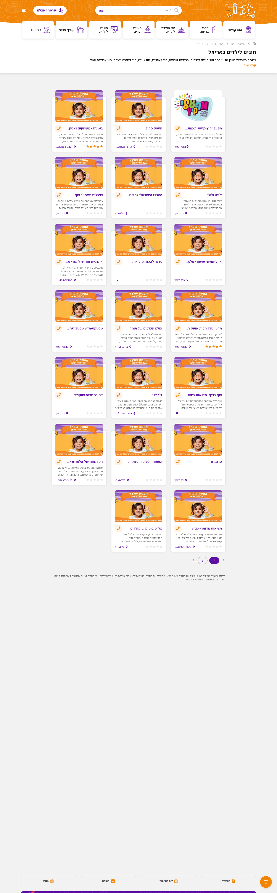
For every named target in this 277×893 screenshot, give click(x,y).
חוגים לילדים (238, 43)
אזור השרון (218, 43)
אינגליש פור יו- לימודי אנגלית (84, 261)
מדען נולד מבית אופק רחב (203, 328)
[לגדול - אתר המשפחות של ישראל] (240, 11)
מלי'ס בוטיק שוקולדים (146, 528)
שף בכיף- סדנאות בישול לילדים (203, 395)
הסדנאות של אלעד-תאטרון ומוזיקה (84, 461)
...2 (194, 560)
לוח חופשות (166, 881)
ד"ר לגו (157, 395)
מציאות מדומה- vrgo (207, 528)
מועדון (106, 881)
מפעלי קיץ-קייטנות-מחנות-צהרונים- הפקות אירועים (203, 128)
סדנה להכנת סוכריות (147, 261)
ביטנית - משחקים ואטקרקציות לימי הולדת (84, 128)
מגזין (46, 881)
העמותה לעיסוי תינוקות (145, 461)
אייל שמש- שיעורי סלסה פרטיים (203, 261)
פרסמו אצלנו (47, 10)
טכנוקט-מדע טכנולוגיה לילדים (84, 328)
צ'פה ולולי (214, 195)
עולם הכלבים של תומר (146, 328)
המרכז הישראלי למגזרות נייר (143, 195)
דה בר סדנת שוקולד (88, 395)
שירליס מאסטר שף (89, 195)
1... (222, 560)
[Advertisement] (138, 650)
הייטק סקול (154, 128)
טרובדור (216, 461)
